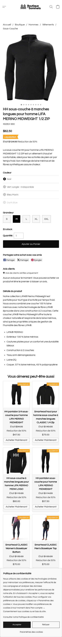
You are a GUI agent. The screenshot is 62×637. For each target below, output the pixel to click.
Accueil (7, 24)
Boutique (20, 24)
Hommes (33, 24)
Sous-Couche (10, 28)
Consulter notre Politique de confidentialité (23, 617)
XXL (46, 219)
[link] (31, 631)
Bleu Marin (12, 194)
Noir (9, 179)
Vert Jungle (20, 187)
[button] (31, 6)
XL (36, 219)
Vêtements (48, 24)
